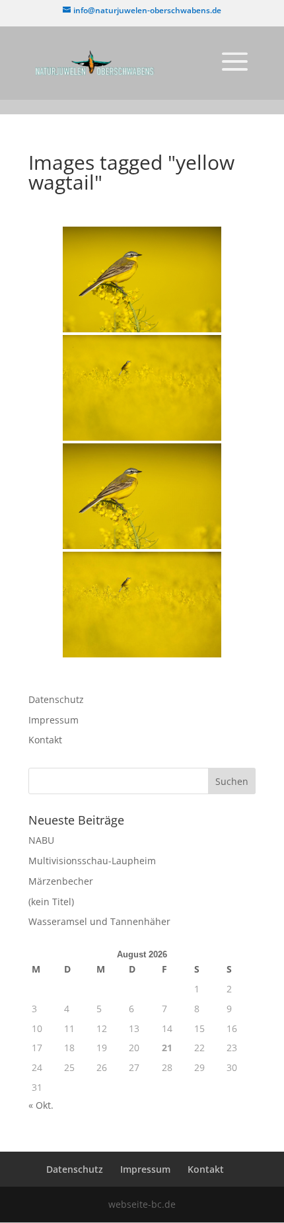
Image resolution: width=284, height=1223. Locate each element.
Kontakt (45, 739)
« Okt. (40, 1105)
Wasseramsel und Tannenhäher (99, 921)
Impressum (53, 720)
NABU (41, 840)
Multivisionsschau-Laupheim (92, 860)
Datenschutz (56, 699)
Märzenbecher (60, 881)
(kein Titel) (51, 901)
